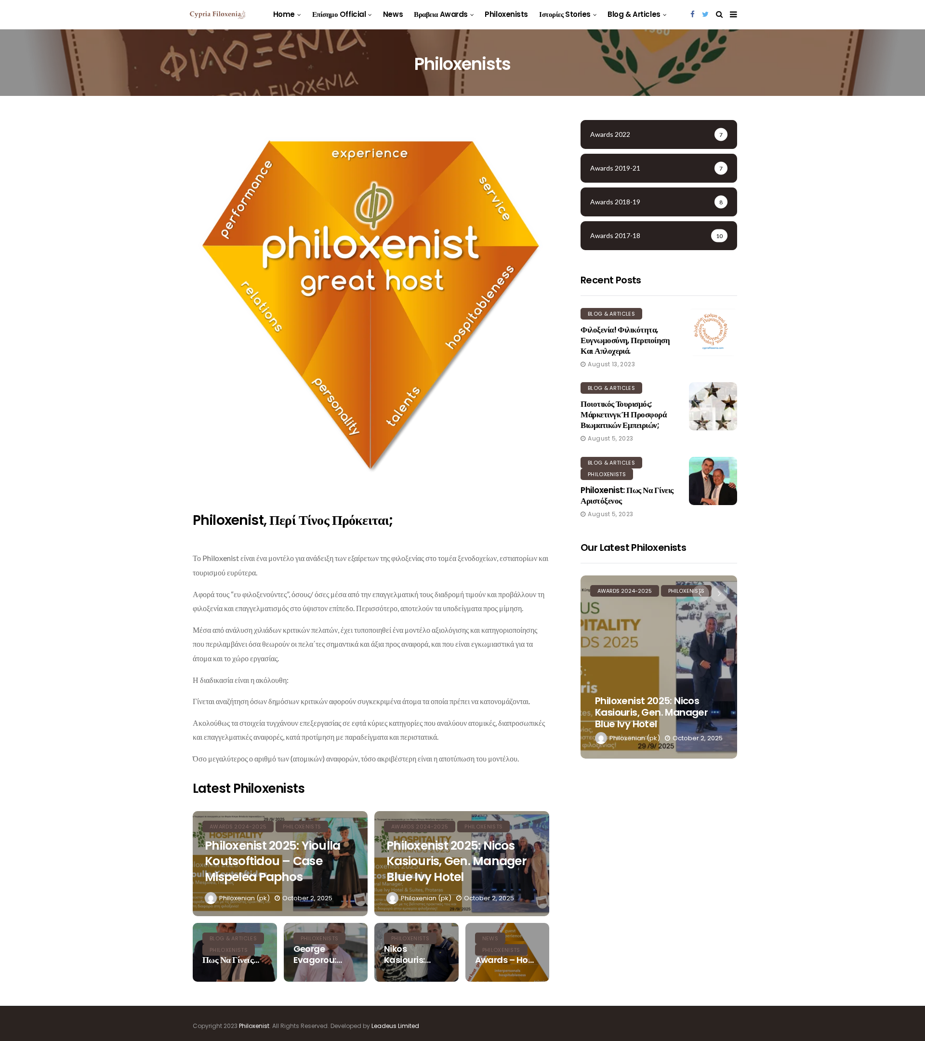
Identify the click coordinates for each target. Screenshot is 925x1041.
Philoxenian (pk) (244, 898)
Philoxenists (506, 14)
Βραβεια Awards (441, 14)
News (393, 14)
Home (284, 14)
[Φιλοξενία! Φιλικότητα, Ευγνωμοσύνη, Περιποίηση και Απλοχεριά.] (713, 332)
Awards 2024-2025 (624, 591)
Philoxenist (254, 1026)
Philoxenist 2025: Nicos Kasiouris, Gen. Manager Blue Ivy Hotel (456, 861)
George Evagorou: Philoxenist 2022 (316, 954)
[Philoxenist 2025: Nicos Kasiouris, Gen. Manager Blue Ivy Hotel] (659, 667)
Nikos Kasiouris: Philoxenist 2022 (407, 954)
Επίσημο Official (339, 14)
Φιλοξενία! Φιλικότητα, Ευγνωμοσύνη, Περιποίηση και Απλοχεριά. (625, 340)
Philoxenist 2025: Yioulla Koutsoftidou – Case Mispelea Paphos (272, 861)
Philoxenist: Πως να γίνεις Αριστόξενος (627, 495)
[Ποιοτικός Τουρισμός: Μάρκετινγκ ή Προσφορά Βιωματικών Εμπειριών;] (713, 406)
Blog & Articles (634, 14)
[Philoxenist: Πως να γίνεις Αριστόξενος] (713, 481)
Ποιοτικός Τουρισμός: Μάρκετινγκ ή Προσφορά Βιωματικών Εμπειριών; (623, 414)
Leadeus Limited (395, 1026)
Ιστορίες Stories (565, 14)
